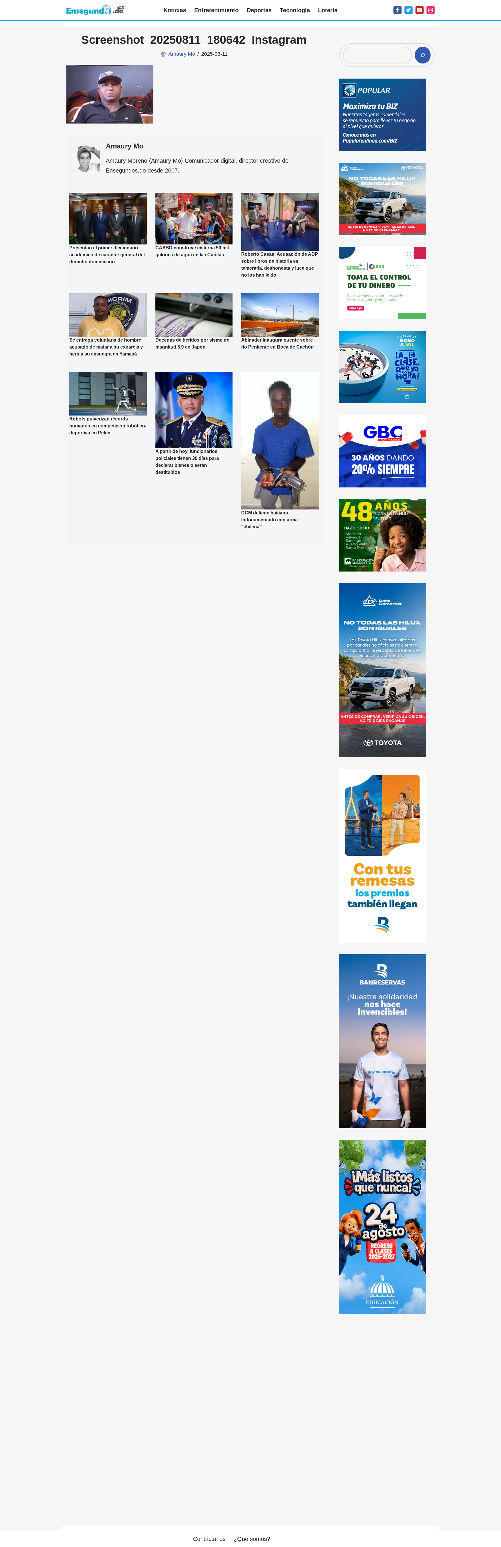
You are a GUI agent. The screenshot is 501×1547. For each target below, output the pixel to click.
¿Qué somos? (252, 1539)
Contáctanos (209, 1539)
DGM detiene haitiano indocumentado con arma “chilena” (269, 519)
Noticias (175, 10)
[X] (408, 10)
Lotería (327, 10)
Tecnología (295, 10)
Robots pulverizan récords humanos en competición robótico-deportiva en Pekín (107, 425)
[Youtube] (419, 10)
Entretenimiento (216, 10)
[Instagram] (430, 10)
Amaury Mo (181, 54)
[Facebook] (397, 10)
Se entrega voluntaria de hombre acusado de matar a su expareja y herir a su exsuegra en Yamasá (106, 347)
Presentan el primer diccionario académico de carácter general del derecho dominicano (107, 254)
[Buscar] (423, 55)
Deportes (259, 10)
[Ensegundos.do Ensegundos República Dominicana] (95, 10)
